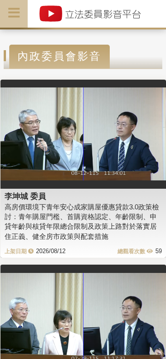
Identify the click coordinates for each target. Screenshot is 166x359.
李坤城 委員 (25, 196)
